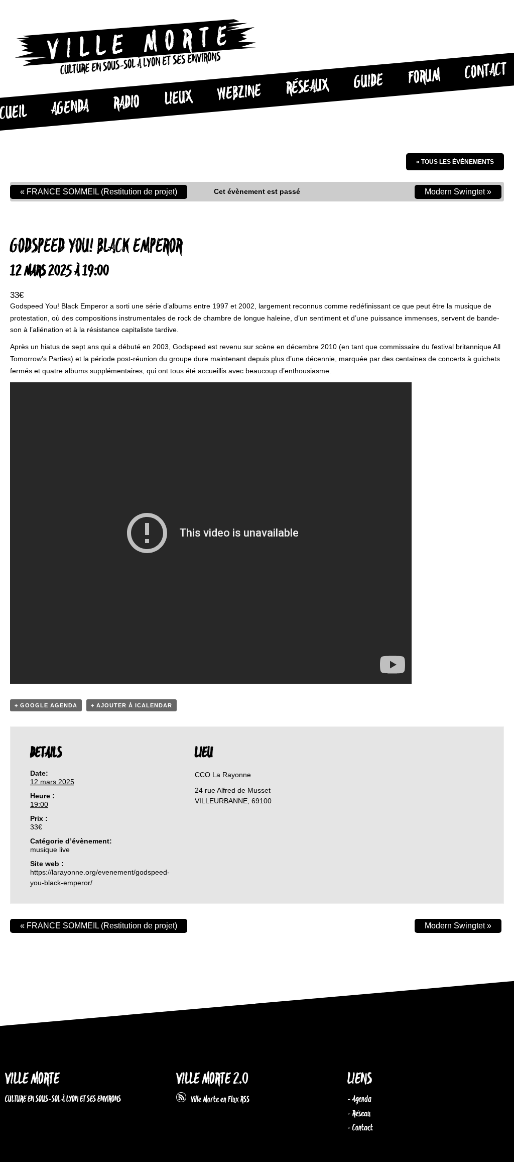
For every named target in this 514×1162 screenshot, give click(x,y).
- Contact (360, 1127)
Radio (126, 103)
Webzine (239, 92)
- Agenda (359, 1099)
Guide (368, 82)
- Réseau (358, 1113)
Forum (424, 77)
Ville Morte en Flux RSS (217, 1099)
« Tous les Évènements (455, 161)
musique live (50, 850)
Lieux (179, 98)
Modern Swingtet (458, 191)
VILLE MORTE (32, 1079)
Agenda (70, 107)
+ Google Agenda (46, 705)
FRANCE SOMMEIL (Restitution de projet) (98, 191)
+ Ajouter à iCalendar (131, 705)
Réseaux (307, 87)
